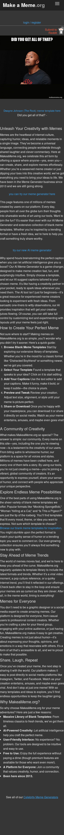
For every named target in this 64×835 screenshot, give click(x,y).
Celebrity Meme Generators (40, 797)
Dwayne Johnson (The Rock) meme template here (32, 110)
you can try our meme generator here (32, 194)
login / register (32, 22)
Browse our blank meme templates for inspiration (30, 528)
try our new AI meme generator (32, 250)
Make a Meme (24, 5)
